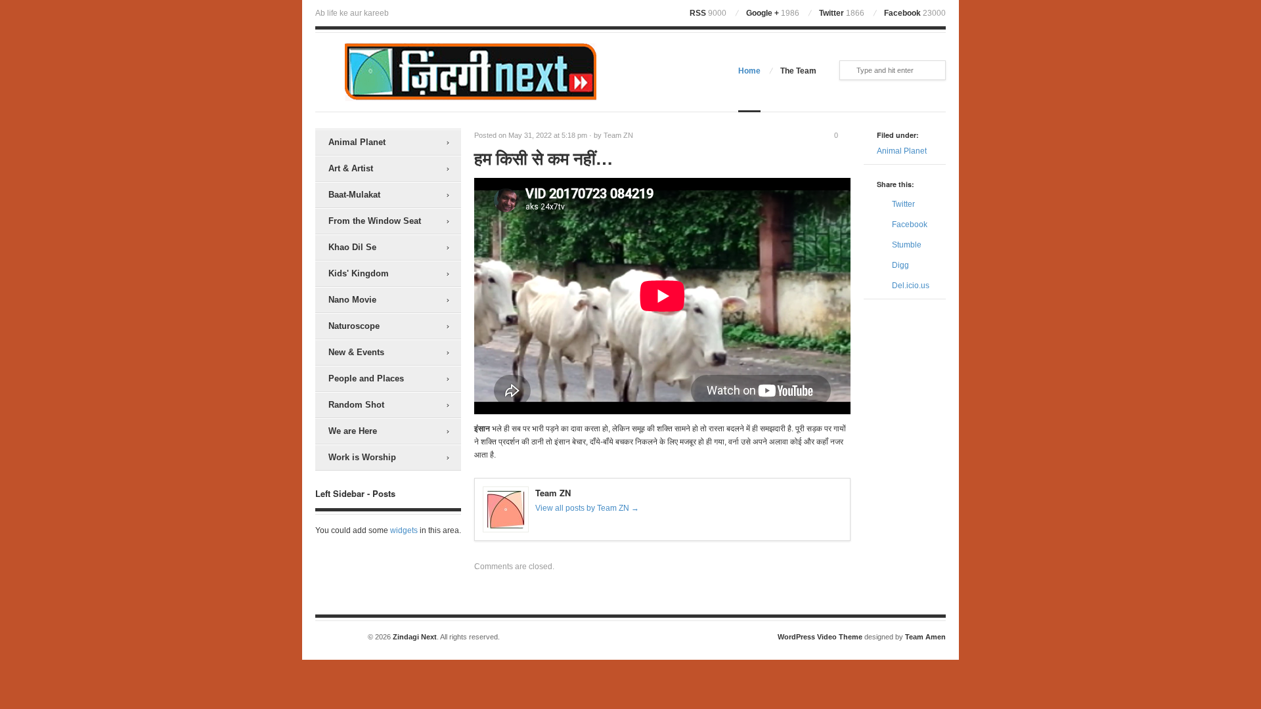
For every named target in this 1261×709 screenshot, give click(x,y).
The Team (798, 70)
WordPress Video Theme (820, 637)
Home (749, 70)
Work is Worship (362, 457)
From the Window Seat (374, 221)
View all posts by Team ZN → (587, 508)
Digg (900, 265)
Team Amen (925, 637)
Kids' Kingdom (358, 273)
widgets (404, 530)
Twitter (841, 13)
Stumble (906, 244)
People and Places (366, 378)
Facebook (915, 13)
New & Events (356, 352)
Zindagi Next (415, 637)
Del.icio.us (910, 285)
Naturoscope (354, 326)
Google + (772, 13)
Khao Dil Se (352, 247)
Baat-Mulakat (354, 195)
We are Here (352, 431)
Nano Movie (352, 300)
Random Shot (356, 405)
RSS (708, 13)
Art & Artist (350, 168)
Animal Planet (357, 142)
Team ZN (618, 135)
